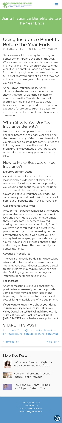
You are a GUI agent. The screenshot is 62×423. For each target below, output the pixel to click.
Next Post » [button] (53, 341)
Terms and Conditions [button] (31, 408)
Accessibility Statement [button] (31, 411)
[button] (18, 4)
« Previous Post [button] (11, 341)
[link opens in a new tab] (26, 417)
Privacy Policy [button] (31, 405)
